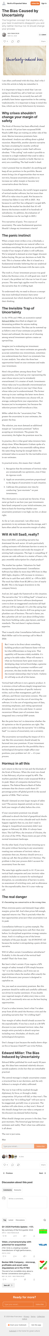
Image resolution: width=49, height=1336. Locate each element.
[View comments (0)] (12, 41)
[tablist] (12, 1190)
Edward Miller (8, 321)
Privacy (26, 1316)
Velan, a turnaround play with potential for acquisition (16, 1243)
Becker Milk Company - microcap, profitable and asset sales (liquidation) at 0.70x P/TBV (18, 1265)
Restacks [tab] (17, 1190)
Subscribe (35, 3)
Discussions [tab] (20, 1220)
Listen (43, 35)
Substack (12, 1331)
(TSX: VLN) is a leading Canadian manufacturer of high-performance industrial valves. (16, 1249)
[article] (24, 1231)
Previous (9, 1173)
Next (41, 1173)
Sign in (44, 3)
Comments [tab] (7, 1190)
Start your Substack (18, 1325)
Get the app (36, 1325)
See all (7, 1285)
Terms (33, 1316)
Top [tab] (4, 1220)
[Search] (44, 1220)
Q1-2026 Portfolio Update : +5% (18, 1227)
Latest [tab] (10, 1220)
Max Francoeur (13, 33)
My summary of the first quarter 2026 (17, 1230)
